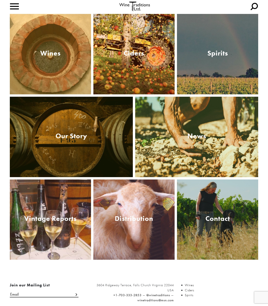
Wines (189, 285)
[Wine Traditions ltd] (134, 6)
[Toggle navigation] (14, 6)
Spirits (189, 295)
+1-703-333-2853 (127, 295)
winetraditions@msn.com (155, 300)
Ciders (189, 290)
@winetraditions (158, 295)
